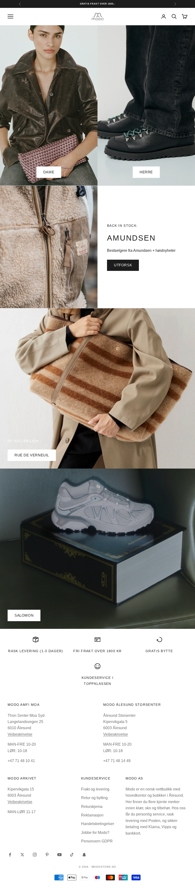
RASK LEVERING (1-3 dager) (35, 651)
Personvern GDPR (97, 841)
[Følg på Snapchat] (84, 854)
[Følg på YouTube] (59, 854)
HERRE (146, 172)
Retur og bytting (94, 798)
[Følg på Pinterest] (47, 854)
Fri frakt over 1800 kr (97, 651)
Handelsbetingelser (97, 824)
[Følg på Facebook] (10, 854)
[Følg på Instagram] (34, 854)
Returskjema (91, 807)
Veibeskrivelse (20, 734)
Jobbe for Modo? (95, 833)
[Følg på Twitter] (22, 854)
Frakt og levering (95, 789)
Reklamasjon (92, 815)
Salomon (24, 615)
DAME (48, 172)
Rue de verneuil (32, 455)
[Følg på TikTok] (71, 854)
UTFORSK (123, 265)
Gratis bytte (159, 651)
